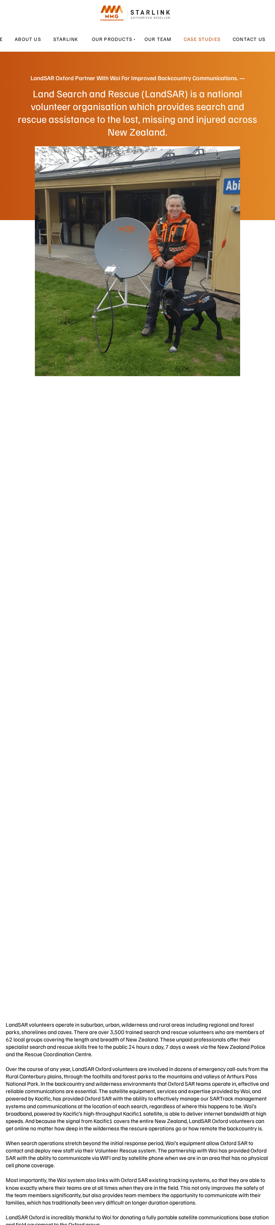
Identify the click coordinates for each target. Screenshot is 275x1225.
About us (28, 39)
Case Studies (202, 39)
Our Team (158, 39)
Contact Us (249, 39)
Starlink (65, 39)
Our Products (112, 39)
